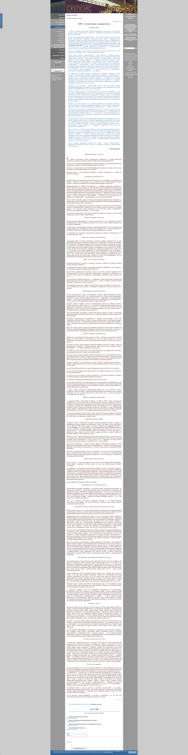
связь (62, 58)
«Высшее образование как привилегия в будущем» (82, 720)
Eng (134, 0)
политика (61, 29)
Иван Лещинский (71, 722)
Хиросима (130, 18)
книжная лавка (59, 55)
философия (60, 36)
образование (60, 31)
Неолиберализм (130, 66)
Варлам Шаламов (130, 16)
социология (60, 40)
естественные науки (58, 44)
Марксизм (130, 62)
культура (61, 42)
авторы (62, 50)
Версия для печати (72, 15)
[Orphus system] (132, 753)
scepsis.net (117, 751)
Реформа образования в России (74, 18)
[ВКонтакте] (91, 709)
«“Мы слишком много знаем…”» (77, 727)
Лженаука (130, 77)
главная (61, 15)
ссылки (62, 52)
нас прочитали (60, 22)
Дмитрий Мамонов (114, 149)
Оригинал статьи (96, 704)
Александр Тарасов (72, 725)
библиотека (60, 27)
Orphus (53, 75)
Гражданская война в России (130, 55)
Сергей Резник (117, 21)
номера (62, 20)
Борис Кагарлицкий (72, 729)
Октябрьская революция (130, 57)
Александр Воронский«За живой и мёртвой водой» (130, 34)
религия (61, 33)
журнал (62, 17)
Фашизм (130, 64)
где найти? (61, 24)
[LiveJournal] (95, 709)
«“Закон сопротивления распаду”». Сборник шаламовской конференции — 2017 (130, 39)
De (136, 0)
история (61, 38)
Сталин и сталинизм (130, 72)
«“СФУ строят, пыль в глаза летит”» (78, 716)
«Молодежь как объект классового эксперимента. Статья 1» (85, 724)
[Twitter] (93, 709)
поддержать (1, 21)
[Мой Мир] (97, 709)
